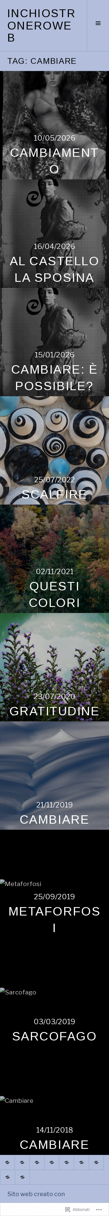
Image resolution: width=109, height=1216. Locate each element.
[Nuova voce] (66, 1162)
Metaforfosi (54, 919)
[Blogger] (22, 1162)
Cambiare (54, 819)
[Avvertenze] (37, 1162)
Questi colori (54, 594)
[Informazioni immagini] (7, 1162)
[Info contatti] (52, 1162)
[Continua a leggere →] (54, 125)
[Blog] (96, 1162)
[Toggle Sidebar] (98, 25)
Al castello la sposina (55, 269)
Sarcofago (54, 1036)
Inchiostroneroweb (41, 25)
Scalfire (54, 494)
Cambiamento (54, 161)
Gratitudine (54, 711)
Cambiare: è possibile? (54, 377)
